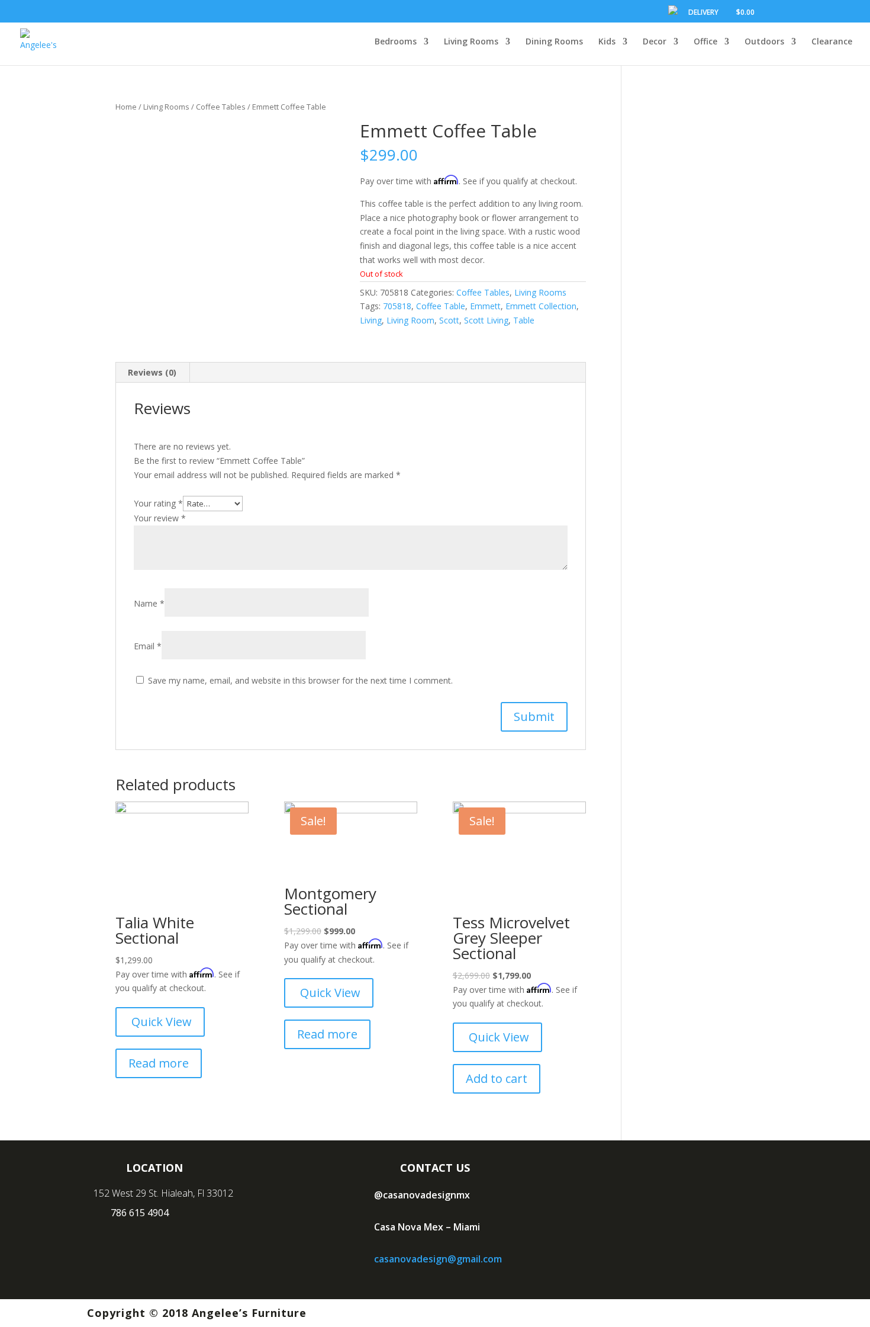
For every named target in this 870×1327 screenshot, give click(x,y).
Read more (158, 1063)
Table (523, 320)
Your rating (158, 503)
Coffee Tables (221, 106)
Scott (449, 320)
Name (149, 603)
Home (126, 106)
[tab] (152, 373)
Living (371, 320)
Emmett (485, 306)
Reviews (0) (152, 372)
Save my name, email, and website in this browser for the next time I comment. (300, 680)
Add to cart (496, 1078)
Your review (160, 518)
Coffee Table (440, 306)
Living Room (410, 320)
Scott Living (486, 320)
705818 (397, 306)
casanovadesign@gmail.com (438, 1258)
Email (148, 646)
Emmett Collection (540, 306)
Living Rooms (166, 106)
